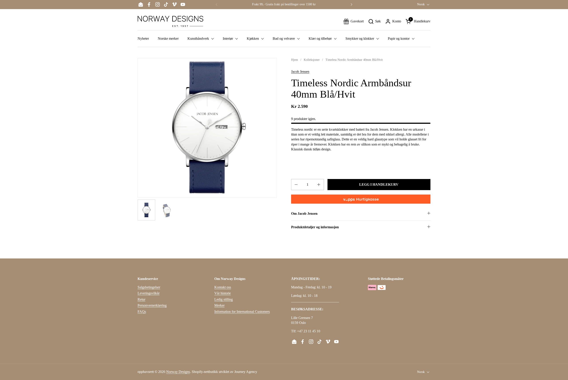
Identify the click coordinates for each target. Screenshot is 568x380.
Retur (141, 299)
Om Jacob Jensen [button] (304, 213)
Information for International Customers (242, 311)
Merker (219, 305)
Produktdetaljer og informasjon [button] (315, 227)
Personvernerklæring (152, 305)
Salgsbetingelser (149, 287)
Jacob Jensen (300, 71)
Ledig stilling (223, 299)
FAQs (142, 311)
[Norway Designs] (170, 21)
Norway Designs (178, 372)
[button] (374, 21)
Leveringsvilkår (149, 293)
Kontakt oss (222, 287)
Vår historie (222, 293)
